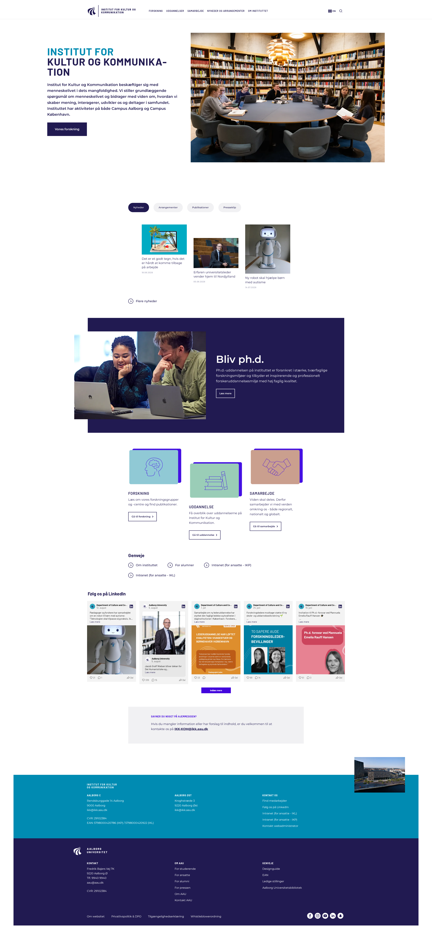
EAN (265, 875)
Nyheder (138, 207)
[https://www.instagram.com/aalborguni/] (318, 916)
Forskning (156, 10)
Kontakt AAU (183, 900)
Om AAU (180, 894)
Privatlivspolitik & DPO (126, 916)
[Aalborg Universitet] (92, 11)
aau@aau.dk (95, 882)
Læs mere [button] (95, 621)
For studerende (185, 868)
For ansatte (182, 875)
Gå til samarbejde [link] (264, 526)
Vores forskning (67, 129)
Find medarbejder (274, 800)
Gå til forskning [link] (141, 516)
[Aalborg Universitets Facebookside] (310, 916)
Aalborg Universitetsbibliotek (282, 887)
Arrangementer (168, 207)
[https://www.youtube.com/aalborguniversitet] (325, 916)
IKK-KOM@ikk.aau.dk (191, 729)
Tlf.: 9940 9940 (96, 878)
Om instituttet (258, 10)
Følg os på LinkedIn (275, 807)
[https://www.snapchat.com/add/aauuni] (340, 916)
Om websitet (96, 916)
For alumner (184, 565)
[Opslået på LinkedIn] (131, 606)
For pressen (183, 887)
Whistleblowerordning (206, 916)
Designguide (271, 868)
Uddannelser (175, 10)
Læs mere (225, 393)
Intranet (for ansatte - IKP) (231, 565)
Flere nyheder (146, 301)
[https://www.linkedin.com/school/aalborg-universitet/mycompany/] (333, 916)
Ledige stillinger (273, 881)
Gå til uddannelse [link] (203, 534)
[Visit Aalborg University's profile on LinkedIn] (144, 606)
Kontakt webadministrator (280, 826)
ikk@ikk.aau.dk (97, 810)
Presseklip (229, 207)
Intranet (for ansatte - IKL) (155, 575)
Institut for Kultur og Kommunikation (118, 11)
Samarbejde (195, 10)
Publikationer (200, 207)
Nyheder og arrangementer (226, 10)
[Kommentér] (203, 677)
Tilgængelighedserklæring (166, 916)
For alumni (182, 881)
